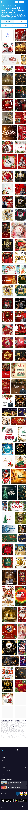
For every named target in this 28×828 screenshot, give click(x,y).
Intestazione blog (9, 729)
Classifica (20, 745)
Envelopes (6, 738)
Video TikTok (7, 728)
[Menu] (26, 2)
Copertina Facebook (9, 725)
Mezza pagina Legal (7, 740)
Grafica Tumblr (7, 733)
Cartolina (4, 735)
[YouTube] (25, 750)
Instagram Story (7, 724)
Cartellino (14, 737)
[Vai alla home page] (1, 2)
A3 (16, 740)
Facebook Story (17, 726)
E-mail (20, 21)
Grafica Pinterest (8, 732)
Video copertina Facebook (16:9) (7, 721)
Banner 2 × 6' (13, 735)
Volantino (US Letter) (9, 722)
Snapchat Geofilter (13, 734)
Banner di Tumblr (14, 733)
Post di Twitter (14, 732)
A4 (9, 738)
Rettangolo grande (7, 745)
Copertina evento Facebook (19, 725)
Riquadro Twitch (13, 730)
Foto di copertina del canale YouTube (11, 727)
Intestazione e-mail (16, 729)
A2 (20, 740)
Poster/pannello (9, 739)
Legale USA (15, 739)
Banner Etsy (13, 728)
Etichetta (8, 735)
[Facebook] (13, 750)
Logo (13, 723)
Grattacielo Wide (15, 745)
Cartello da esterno (19, 736)
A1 (18, 740)
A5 (12, 740)
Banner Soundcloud (5, 734)
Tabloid (20, 738)
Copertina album (8, 723)
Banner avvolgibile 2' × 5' (7, 736)
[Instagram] (17, 750)
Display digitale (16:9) (14, 738)
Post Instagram (19, 722)
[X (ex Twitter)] (21, 750)
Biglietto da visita (18, 723)
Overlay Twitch (7, 730)
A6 (14, 740)
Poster (15, 722)
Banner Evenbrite (21, 733)
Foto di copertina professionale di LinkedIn (12, 731)
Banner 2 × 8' (9, 737)
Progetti (8, 21)
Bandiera (13, 736)
